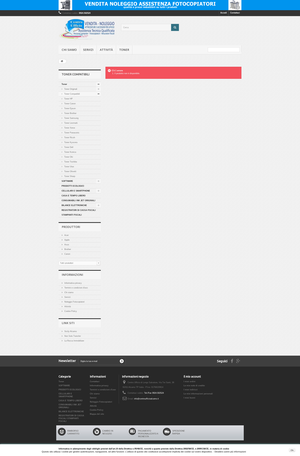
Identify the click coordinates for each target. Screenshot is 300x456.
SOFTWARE (67, 181)
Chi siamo (69, 50)
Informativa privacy (73, 283)
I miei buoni (189, 398)
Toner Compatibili (72, 94)
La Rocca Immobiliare (74, 341)
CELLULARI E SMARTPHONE (76, 191)
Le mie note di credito (194, 385)
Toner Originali (70, 89)
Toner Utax (69, 166)
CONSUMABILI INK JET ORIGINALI (78, 200)
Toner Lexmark (71, 123)
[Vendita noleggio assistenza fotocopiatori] (150, 5)
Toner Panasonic (71, 132)
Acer (66, 235)
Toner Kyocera (70, 142)
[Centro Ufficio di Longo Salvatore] (87, 29)
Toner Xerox (69, 128)
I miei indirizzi (191, 389)
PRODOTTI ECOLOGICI (73, 186)
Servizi (88, 50)
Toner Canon (70, 103)
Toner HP (68, 99)
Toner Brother (70, 113)
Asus (66, 244)
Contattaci (235, 13)
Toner (124, 50)
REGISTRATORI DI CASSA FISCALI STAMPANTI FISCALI (79, 212)
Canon (67, 254)
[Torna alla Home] (62, 61)
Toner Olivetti (70, 171)
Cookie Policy (70, 311)
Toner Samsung (71, 118)
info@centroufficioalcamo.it (146, 399)
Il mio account (192, 376)
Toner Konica (70, 152)
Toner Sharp (69, 176)
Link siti (68, 323)
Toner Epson (70, 108)
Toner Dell (68, 147)
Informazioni (72, 275)
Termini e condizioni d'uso (76, 288)
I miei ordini (189, 381)
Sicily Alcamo (70, 331)
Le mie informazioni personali (198, 394)
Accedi (223, 13)
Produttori (71, 227)
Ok (292, 450)
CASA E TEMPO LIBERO (73, 195)
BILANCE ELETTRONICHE (74, 205)
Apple (67, 240)
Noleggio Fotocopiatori (74, 302)
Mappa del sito (97, 414)
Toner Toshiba (70, 162)
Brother (67, 249)
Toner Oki (68, 157)
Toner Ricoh (69, 137)
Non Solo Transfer (72, 336)
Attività (106, 50)
